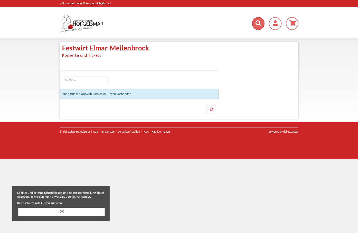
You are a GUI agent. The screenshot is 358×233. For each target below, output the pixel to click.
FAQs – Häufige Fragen (156, 131)
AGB (95, 131)
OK (62, 212)
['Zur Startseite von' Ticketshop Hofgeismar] (98, 23)
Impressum (108, 131)
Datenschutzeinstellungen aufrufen (39, 203)
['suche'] (258, 23)
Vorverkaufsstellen (129, 131)
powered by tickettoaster (283, 131)
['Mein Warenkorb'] (292, 23)
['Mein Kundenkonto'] (275, 23)
